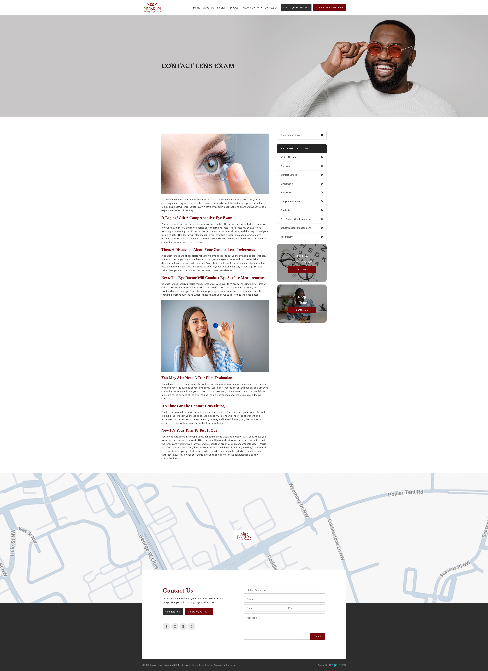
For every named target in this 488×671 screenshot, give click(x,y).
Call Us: (296, 7)
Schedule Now (172, 611)
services (285, 166)
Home (196, 7)
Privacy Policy (198, 665)
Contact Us (271, 7)
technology (287, 237)
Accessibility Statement (224, 665)
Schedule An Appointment (329, 7)
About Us (208, 7)
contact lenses (289, 175)
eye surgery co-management (296, 219)
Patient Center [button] (251, 7)
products (285, 210)
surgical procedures (291, 201)
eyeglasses (287, 184)
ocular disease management (296, 228)
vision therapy (288, 157)
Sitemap (209, 665)
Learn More (302, 269)
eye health (286, 192)
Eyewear (235, 7)
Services (222, 7)
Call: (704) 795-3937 (199, 611)
